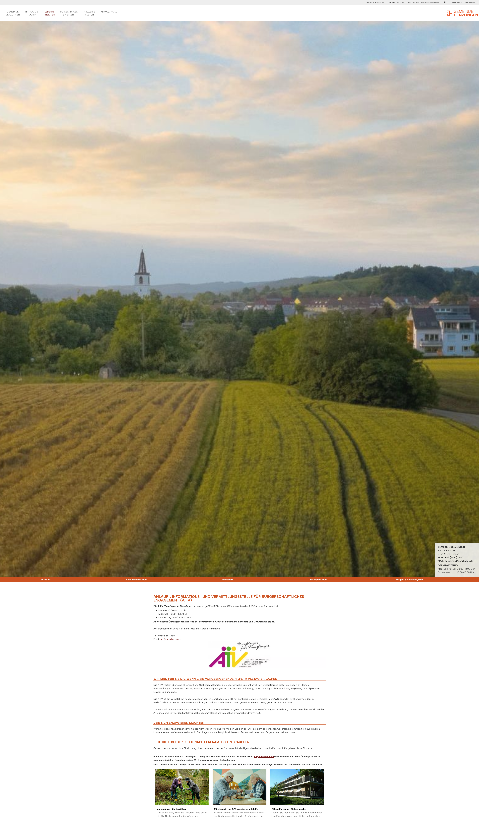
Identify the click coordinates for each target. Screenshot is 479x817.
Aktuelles (45, 579)
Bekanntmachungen (136, 579)
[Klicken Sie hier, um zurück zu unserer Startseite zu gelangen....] (462, 14)
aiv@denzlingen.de (171, 639)
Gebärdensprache (375, 2)
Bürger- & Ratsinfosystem (409, 579)
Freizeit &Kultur (89, 13)
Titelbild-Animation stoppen (461, 2)
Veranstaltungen (318, 579)
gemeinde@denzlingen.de (459, 561)
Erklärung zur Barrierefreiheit (424, 2)
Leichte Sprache (396, 2)
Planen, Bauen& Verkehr (69, 13)
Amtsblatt (227, 579)
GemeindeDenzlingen (12, 13)
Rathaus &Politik (31, 13)
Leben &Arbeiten (49, 13)
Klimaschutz (109, 11)
